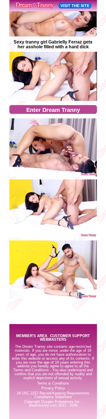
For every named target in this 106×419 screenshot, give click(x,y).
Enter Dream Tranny (53, 110)
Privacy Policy (53, 388)
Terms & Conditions (53, 383)
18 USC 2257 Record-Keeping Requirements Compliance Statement (53, 395)
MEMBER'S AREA (31, 336)
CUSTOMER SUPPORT (70, 336)
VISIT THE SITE (74, 5)
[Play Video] (53, 76)
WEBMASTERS (53, 340)
